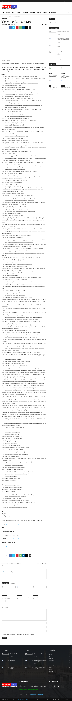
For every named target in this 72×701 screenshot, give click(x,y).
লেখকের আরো (12, 583)
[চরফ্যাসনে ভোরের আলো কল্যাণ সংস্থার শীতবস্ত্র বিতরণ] (54, 70)
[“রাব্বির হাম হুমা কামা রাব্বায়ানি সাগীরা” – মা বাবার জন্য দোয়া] (28, 655)
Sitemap (63, 699)
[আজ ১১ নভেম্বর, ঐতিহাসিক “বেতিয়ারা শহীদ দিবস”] (40, 591)
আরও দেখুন (53, 12)
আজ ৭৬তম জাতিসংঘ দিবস (42, 563)
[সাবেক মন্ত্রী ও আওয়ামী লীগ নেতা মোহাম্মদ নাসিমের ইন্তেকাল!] (52, 33)
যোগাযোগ (45, 0)
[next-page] (5, 601)
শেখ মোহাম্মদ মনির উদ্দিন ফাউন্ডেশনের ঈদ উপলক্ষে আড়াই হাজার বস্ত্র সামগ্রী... (65, 76)
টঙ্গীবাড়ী (19, 12)
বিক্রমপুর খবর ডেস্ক (7, 24)
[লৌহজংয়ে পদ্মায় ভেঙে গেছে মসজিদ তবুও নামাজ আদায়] (54, 83)
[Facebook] (62, 1)
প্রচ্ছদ (2, 16)
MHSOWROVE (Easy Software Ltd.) (24, 699)
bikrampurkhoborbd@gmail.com (36, 694)
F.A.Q (53, 699)
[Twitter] (69, 1)
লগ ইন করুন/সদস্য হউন (26, 0)
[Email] (26, 27)
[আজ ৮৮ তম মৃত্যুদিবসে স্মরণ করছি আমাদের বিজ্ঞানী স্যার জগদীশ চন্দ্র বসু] (9, 591)
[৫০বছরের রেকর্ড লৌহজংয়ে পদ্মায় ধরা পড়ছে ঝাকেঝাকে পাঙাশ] (28, 669)
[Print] (30, 27)
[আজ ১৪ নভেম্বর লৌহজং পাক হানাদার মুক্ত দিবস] (24, 591)
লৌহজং (7, 12)
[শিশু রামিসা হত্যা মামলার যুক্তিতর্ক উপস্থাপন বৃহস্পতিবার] (5, 669)
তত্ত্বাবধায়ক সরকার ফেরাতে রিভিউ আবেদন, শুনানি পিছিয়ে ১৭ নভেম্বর (12, 564)
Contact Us (44, 699)
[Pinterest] (17, 27)
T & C (67, 699)
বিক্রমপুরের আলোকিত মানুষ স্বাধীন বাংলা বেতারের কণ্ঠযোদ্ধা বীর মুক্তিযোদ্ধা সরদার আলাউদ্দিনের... (63, 39)
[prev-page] (2, 601)
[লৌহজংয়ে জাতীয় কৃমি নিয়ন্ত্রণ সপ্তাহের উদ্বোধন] (52, 53)
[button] (68, 12)
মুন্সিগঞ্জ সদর (32, 12)
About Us (39, 699)
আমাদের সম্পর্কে (40, 0)
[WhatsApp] (20, 27)
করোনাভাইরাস (45, 12)
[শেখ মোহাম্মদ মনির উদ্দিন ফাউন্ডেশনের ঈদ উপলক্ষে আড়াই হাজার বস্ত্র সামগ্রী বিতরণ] (66, 70)
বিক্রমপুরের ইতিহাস (34, 0)
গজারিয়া (38, 12)
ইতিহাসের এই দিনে (7, 16)
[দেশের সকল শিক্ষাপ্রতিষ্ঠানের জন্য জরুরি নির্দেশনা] (52, 47)
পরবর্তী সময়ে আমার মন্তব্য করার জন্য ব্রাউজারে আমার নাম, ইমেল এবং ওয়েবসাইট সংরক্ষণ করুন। (18, 634)
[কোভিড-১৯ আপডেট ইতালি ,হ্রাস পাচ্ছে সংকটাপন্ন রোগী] (66, 83)
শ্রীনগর (13, 12)
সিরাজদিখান (25, 12)
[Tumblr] (67, 1)
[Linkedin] (23, 27)
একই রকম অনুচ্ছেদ (5, 583)
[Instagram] (65, 1)
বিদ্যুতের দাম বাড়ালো (12, 660)
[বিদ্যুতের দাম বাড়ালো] (5, 662)
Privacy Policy (57, 699)
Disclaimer (49, 699)
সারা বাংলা (51, 73)
